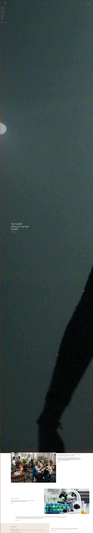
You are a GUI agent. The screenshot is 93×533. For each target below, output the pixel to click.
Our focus (2, 7)
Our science (2, 8)
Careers (2, 16)
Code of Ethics (3, 15)
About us (2, 13)
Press (1, 19)
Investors (2, 17)
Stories (2, 9)
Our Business (3, 12)
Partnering (2, 18)
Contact (2, 21)
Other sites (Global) (3, 22)
